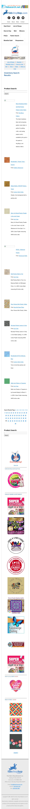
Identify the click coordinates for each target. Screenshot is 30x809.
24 (14, 415)
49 (25, 421)
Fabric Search (14, 35)
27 (21, 415)
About (13, 22)
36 (19, 418)
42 (10, 421)
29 (25, 415)
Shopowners (19, 40)
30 (6, 418)
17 (22, 412)
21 (8, 415)
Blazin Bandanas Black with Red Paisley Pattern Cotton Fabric (21, 107)
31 (8, 418)
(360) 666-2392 (16, 786)
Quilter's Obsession (18, 167)
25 (17, 415)
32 (10, 418)
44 (14, 421)
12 (11, 412)
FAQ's (6, 35)
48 (23, 421)
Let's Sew (16, 219)
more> (16, 676)
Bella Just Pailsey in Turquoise (18, 383)
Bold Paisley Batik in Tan (17, 274)
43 (12, 421)
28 (23, 415)
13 (13, 412)
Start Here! (7, 26)
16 (19, 412)
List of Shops (17, 26)
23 (12, 415)
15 (17, 412)
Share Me (16, 465)
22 (10, 415)
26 (19, 415)
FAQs (11, 66)
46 (19, 421)
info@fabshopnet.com (16, 784)
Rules (17, 22)
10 (7, 412)
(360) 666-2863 (16, 788)
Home (8, 22)
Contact (22, 22)
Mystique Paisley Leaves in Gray (19, 325)
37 (21, 418)
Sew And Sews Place (19, 307)
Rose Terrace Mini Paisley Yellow (19, 304)
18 (24, 412)
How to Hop (7, 31)
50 (15, 423)
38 (23, 418)
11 (9, 412)
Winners (22, 31)
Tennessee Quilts (23, 255)
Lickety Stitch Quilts (19, 192)
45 (17, 421)
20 (6, 415)
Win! (15, 31)
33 (12, 418)
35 (17, 418)
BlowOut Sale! (8, 40)
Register (19, 62)
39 (25, 418)
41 (8, 421)
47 (21, 421)
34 (14, 418)
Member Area (10, 64)
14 (15, 412)
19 (26, 412)
